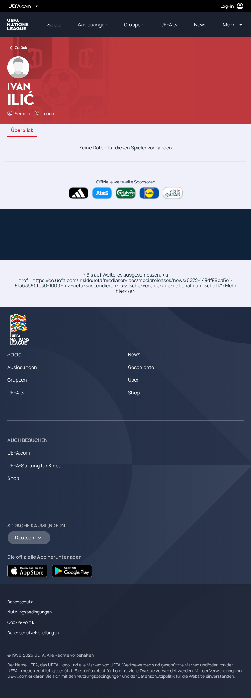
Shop (134, 392)
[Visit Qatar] (173, 193)
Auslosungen (22, 367)
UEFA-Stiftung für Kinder (35, 465)
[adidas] (78, 193)
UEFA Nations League (18, 24)
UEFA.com (18, 452)
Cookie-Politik (20, 622)
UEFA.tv (15, 392)
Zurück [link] (21, 47)
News (134, 354)
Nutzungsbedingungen (29, 612)
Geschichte (141, 367)
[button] (230, 24)
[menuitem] (54, 24)
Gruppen (17, 379)
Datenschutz (20, 602)
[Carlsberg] (126, 193)
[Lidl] (149, 193)
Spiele (14, 354)
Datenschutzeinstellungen (33, 633)
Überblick (22, 130)
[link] (54, 24)
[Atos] (102, 193)
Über (133, 379)
